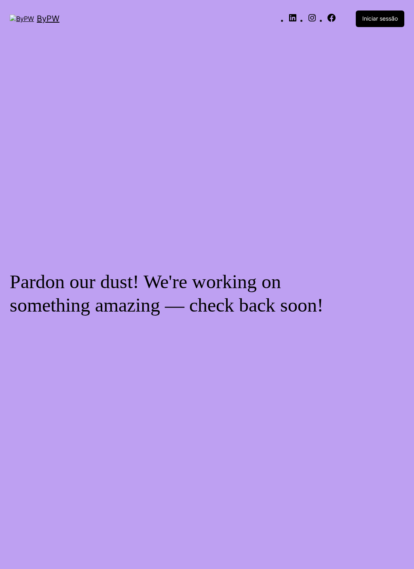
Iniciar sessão (380, 18)
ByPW (48, 18)
